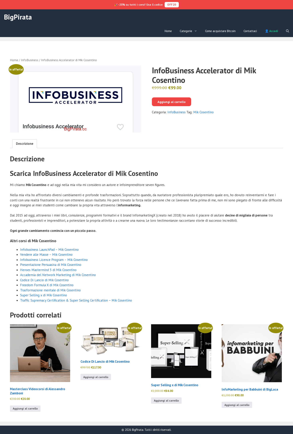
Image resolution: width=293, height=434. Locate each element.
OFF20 (171, 4)
